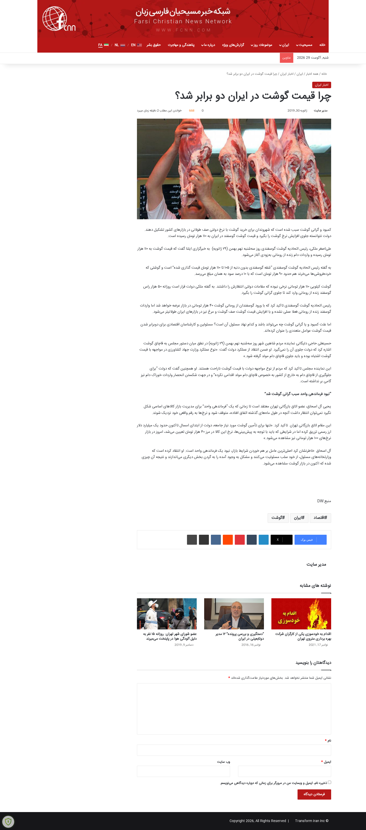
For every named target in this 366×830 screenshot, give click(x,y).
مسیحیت (305, 45)
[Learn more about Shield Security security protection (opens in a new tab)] (8, 822)
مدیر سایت (320, 110)
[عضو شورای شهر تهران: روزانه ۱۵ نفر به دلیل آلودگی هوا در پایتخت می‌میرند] (167, 613)
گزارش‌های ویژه (233, 45)
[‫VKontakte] (216, 540)
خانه (322, 45)
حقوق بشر (154, 45)
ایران (285, 45)
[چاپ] (192, 540)
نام (328, 741)
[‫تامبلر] (252, 540)
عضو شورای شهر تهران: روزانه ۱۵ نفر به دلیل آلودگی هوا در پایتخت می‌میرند (170, 636)
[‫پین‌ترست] (240, 540)
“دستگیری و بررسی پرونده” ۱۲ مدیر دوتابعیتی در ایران (240, 636)
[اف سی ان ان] (183, 19)
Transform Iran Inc (310, 821)
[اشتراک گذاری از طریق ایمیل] (204, 540)
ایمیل (326, 762)
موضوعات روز (263, 45)
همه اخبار (312, 74)
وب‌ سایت (223, 762)
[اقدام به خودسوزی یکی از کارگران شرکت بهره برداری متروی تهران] (301, 613)
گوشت (277, 518)
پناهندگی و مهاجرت (181, 45)
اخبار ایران (287, 74)
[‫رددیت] (228, 540)
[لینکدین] (264, 540)
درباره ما (209, 45)
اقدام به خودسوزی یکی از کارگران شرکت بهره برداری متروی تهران (303, 636)
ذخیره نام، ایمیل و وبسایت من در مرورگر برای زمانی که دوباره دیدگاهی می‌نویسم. (273, 783)
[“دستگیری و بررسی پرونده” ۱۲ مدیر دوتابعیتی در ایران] (234, 613)
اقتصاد (319, 518)
